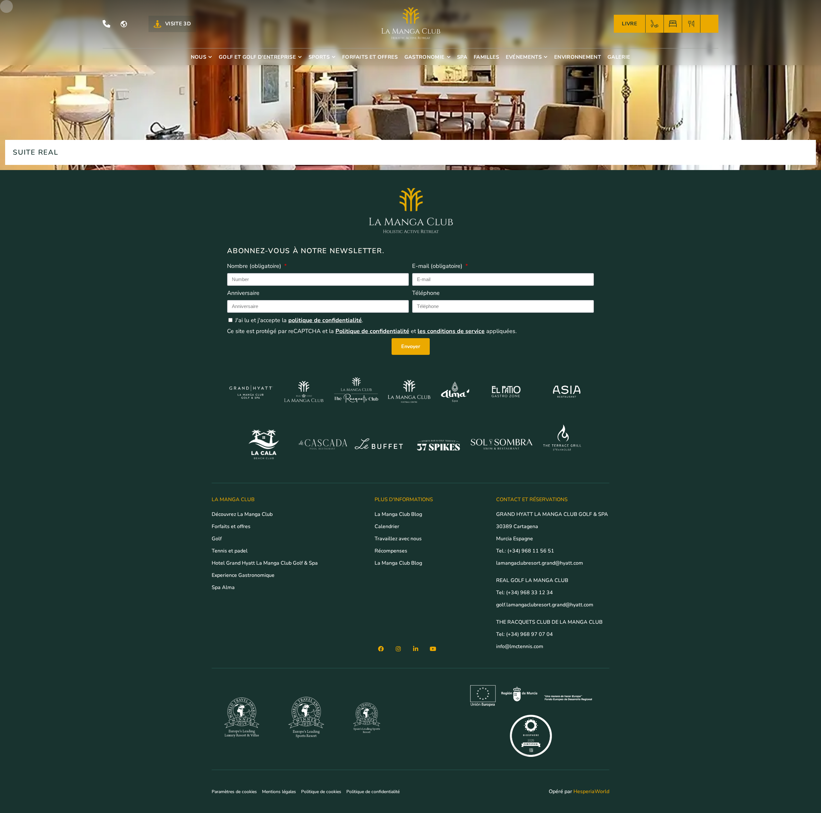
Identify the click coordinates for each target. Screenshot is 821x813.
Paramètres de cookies (234, 792)
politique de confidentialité (325, 320)
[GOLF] (654, 24)
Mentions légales (279, 792)
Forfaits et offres (231, 526)
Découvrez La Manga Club (242, 514)
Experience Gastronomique (243, 575)
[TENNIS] (709, 24)
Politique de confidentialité (372, 331)
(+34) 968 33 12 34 (529, 592)
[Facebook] (381, 648)
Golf (217, 538)
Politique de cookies (321, 792)
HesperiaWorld (591, 791)
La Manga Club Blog (398, 514)
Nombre (254, 266)
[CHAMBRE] (673, 24)
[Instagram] (398, 648)
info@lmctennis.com (519, 646)
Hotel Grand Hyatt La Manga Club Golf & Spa (265, 563)
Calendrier (387, 526)
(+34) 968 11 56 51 (530, 550)
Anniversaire (243, 293)
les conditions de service (451, 331)
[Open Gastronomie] (449, 57)
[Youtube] (433, 648)
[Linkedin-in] (415, 648)
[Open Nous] (210, 57)
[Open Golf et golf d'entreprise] (300, 57)
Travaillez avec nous (398, 538)
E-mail (437, 266)
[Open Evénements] (546, 57)
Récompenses (391, 550)
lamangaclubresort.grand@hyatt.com (540, 563)
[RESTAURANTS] (691, 24)
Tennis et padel (230, 550)
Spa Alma (223, 587)
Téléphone (426, 293)
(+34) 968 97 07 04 (529, 634)
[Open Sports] (334, 57)
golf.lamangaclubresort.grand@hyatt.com (545, 604)
